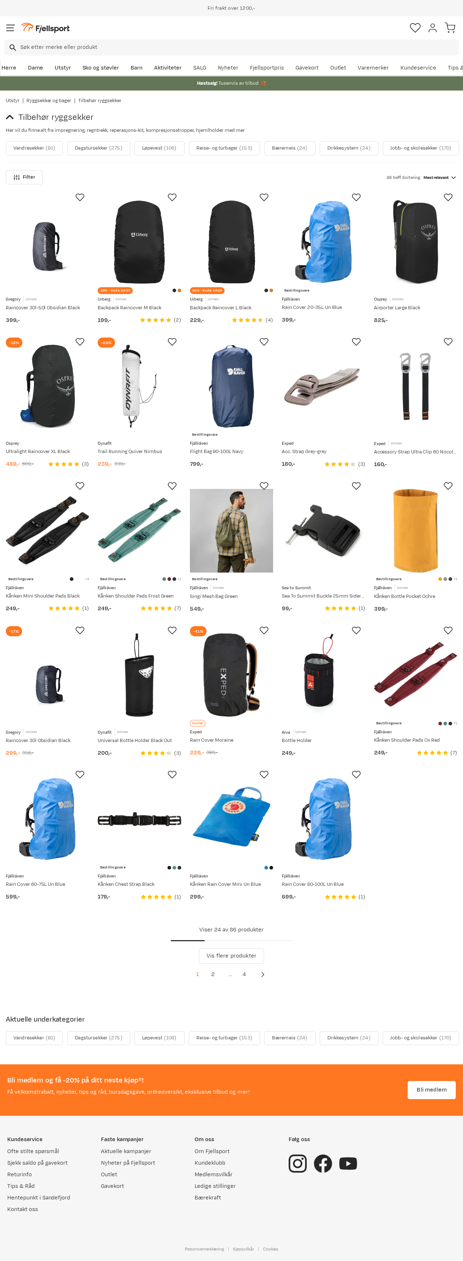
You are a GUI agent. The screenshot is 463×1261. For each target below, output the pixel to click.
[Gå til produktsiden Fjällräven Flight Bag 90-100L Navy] (231, 386)
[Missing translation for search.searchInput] (12, 47)
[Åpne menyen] (10, 27)
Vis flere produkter (231, 956)
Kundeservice (418, 68)
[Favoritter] (415, 28)
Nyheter (228, 68)
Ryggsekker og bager (48, 100)
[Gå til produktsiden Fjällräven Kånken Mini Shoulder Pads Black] (47, 530)
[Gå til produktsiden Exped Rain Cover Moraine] (231, 675)
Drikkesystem (349, 148)
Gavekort (307, 68)
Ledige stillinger (215, 1186)
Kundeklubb (210, 1163)
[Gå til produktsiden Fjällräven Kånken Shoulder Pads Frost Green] (139, 530)
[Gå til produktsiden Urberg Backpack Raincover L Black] (231, 242)
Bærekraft (208, 1198)
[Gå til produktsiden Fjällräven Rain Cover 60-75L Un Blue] (47, 819)
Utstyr (63, 68)
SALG (199, 68)
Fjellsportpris (267, 68)
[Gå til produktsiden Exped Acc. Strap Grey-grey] (323, 386)
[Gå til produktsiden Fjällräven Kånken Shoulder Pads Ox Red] (415, 675)
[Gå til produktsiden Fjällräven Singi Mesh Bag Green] (231, 530)
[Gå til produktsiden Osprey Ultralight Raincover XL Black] (47, 386)
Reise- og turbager (224, 148)
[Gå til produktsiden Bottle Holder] (323, 675)
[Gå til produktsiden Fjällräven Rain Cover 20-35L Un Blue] (323, 242)
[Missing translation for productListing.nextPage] (263, 974)
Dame (35, 68)
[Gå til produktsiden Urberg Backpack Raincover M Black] (139, 242)
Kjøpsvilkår (243, 1249)
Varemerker (373, 68)
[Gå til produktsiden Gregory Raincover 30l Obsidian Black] (47, 675)
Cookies (271, 1249)
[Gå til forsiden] (45, 28)
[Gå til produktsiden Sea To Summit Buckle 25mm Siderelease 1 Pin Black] (323, 530)
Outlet (338, 68)
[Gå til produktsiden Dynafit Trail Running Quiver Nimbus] (139, 386)
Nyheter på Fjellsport (128, 1163)
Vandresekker (34, 148)
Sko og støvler (100, 68)
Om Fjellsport (212, 1151)
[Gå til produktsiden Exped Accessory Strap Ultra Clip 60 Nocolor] (415, 386)
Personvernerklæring (204, 1249)
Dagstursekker (99, 148)
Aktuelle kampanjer (126, 1151)
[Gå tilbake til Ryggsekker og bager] (12, 117)
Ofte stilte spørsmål (33, 1151)
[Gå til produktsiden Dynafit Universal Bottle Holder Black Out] (139, 675)
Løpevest (159, 148)
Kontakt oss (22, 1209)
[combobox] (231, 47)
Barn (137, 68)
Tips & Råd (21, 1186)
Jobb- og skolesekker (421, 148)
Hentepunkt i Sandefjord (38, 1198)
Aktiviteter (168, 68)
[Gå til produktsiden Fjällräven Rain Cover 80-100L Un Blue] (323, 819)
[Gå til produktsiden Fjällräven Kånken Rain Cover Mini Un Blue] (231, 819)
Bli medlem (432, 1090)
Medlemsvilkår (214, 1174)
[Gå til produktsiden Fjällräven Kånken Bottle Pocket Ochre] (415, 530)
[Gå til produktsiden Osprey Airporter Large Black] (415, 242)
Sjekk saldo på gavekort (37, 1163)
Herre (8, 68)
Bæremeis (290, 148)
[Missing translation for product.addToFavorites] (80, 197)
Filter (29, 177)
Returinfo (19, 1174)
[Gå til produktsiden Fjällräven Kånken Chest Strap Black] (139, 819)
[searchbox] (239, 47)
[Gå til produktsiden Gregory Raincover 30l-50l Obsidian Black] (47, 242)
